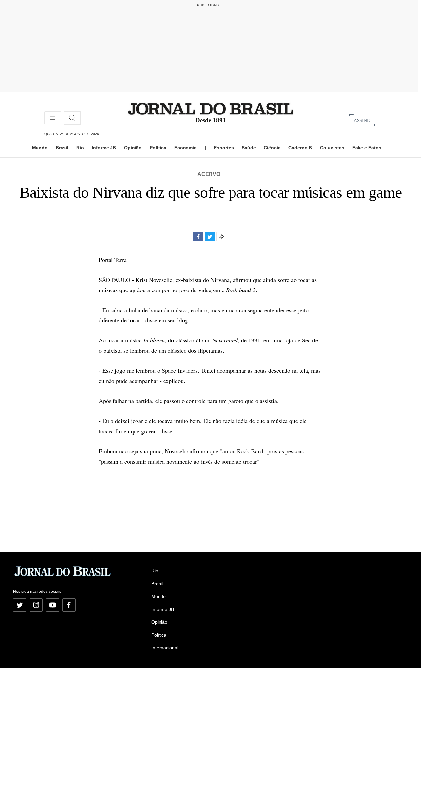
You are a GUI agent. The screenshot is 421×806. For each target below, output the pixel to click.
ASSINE (362, 120)
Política (158, 147)
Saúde (249, 147)
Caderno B (300, 147)
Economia (185, 147)
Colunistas (332, 147)
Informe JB (104, 147)
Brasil (62, 147)
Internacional (164, 647)
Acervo (208, 174)
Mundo (40, 147)
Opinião (133, 147)
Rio (80, 147)
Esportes (224, 147)
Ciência (272, 147)
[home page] (210, 108)
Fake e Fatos (366, 147)
